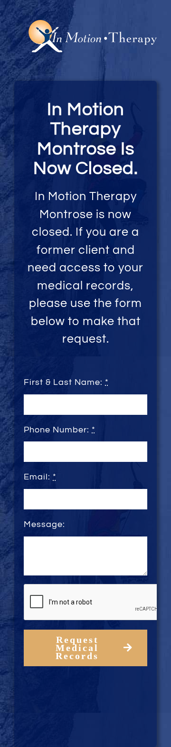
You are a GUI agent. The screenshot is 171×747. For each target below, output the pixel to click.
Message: (44, 524)
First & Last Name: (66, 382)
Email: (40, 476)
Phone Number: (59, 429)
